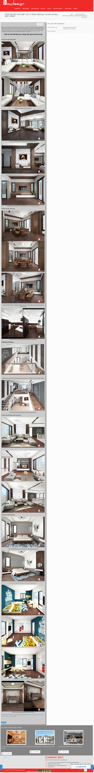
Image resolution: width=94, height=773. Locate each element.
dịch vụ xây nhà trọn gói (7, 716)
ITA (26, 770)
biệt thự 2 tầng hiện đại (35, 31)
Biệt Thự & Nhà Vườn (51, 31)
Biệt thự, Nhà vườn (80, 14)
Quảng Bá (4, 722)
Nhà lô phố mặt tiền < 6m (52, 27)
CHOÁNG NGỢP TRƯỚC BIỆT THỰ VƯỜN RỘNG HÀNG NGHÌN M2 (42, 746)
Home (71, 14)
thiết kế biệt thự (29, 714)
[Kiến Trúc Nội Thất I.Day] (13, 3)
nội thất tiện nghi (41, 714)
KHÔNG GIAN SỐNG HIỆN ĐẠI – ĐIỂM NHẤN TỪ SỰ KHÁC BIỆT (70, 746)
